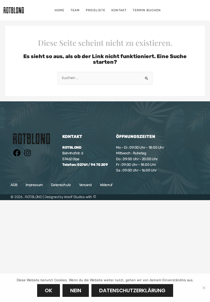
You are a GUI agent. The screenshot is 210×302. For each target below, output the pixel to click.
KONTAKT (119, 10)
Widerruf (106, 185)
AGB (13, 185)
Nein (75, 290)
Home (59, 10)
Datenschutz (61, 185)
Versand (85, 185)
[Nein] (203, 287)
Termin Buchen (147, 10)
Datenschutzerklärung (132, 290)
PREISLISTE (95, 10)
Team (75, 10)
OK (48, 290)
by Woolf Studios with (77, 197)
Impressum (34, 185)
